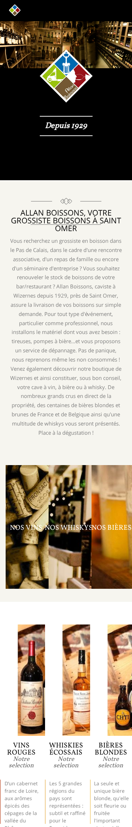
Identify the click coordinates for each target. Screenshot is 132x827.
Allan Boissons (15, 10)
